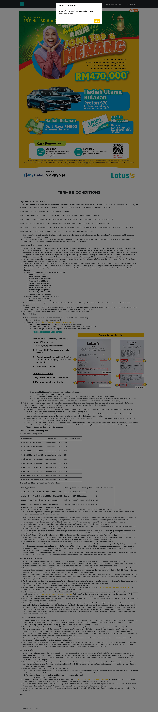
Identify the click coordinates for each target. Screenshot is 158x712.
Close (97, 21)
